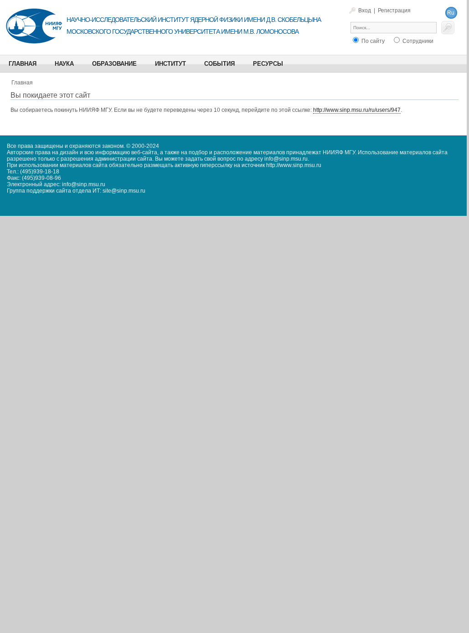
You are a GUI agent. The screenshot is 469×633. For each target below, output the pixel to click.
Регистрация (394, 10)
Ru (450, 13)
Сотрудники (417, 41)
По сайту (372, 41)
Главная (22, 82)
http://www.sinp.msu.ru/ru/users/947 (357, 110)
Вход (364, 10)
